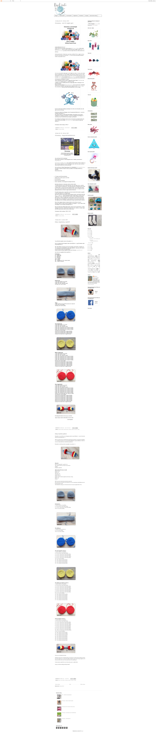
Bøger (94, 257)
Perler (90, 265)
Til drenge (75, 429)
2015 (90, 246)
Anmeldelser (81, 15)
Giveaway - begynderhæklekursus (65, 135)
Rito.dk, (60, 49)
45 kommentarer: (67, 127)
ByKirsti (95, 276)
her (80, 112)
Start (70, 684)
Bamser (91, 257)
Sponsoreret (90, 266)
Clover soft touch (73, 76)
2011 (90, 250)
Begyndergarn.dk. (58, 160)
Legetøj (72, 429)
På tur (93, 265)
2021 (90, 230)
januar (91, 242)
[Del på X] (74, 127)
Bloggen (56, 15)
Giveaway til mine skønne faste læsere (68, 706)
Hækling (63, 129)
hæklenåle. (60, 76)
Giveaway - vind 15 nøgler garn (64, 23)
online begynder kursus (81, 167)
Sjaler (97, 265)
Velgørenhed (75, 15)
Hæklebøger (80, 80)
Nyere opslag (57, 684)
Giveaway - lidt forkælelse (66, 718)
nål (58, 195)
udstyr (61, 195)
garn (66, 81)
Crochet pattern (62, 680)
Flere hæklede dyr (58, 87)
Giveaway (59, 129)
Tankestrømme (92, 268)
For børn (98, 259)
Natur (99, 264)
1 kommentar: (67, 678)
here (72, 241)
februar (91, 237)
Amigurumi (59, 429)
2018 (90, 234)
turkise (69, 55)
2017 (90, 236)
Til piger (78, 429)
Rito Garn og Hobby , (75, 48)
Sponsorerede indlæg (93, 15)
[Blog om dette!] (73, 127)
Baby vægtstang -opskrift (62, 222)
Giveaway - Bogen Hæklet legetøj (67, 700)
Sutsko (96, 267)
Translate (95, 25)
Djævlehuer (92, 259)
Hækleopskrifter (62, 15)
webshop (64, 162)
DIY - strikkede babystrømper (67, 694)
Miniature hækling (94, 264)
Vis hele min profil (91, 284)
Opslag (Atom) (61, 686)
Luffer (90, 264)
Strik (97, 266)
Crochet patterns (69, 15)
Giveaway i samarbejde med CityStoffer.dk (69, 712)
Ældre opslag (82, 684)
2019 (90, 233)
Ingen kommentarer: (68, 214)
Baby (62, 429)
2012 (90, 248)
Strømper (89, 267)
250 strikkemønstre (68, 84)
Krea (95, 263)
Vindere (96, 272)
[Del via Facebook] (75, 127)
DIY (99, 258)
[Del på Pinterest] (76, 127)
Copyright (86, 15)
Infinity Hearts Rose (68, 120)
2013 (90, 247)
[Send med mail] (71, 127)
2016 (90, 244)
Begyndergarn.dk (58, 162)
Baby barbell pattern (61, 434)
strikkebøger (57, 81)
